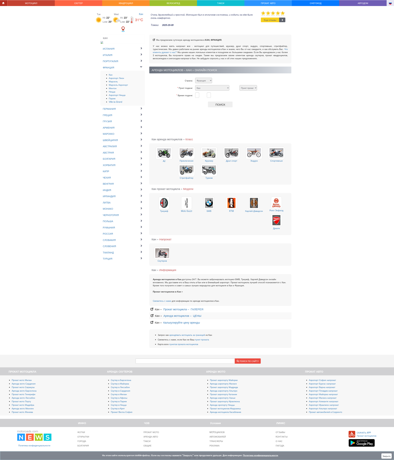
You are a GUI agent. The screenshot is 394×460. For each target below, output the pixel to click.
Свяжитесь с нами (162, 300)
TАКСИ (147, 441)
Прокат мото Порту (21, 401)
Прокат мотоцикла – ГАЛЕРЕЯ (184, 309)
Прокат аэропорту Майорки (224, 380)
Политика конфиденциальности (34, 445)
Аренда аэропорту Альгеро (223, 390)
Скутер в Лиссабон (120, 387)
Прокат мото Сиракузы (23, 387)
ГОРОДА (81, 441)
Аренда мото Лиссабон (23, 397)
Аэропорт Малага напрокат (322, 397)
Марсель (113, 81)
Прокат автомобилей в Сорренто (325, 411)
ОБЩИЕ (147, 445)
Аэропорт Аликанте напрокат (323, 401)
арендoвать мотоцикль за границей (187, 334)
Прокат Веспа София (121, 411)
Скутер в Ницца (119, 404)
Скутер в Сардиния (120, 390)
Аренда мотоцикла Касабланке (225, 411)
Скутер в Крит (118, 408)
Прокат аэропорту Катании (223, 394)
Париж (112, 98)
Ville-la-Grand (115, 101)
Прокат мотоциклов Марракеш (225, 408)
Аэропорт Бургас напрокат (322, 383)
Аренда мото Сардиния (24, 383)
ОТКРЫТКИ (83, 436)
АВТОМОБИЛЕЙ (217, 436)
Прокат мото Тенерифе (23, 394)
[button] (31, 3)
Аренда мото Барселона (24, 390)
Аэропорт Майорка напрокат (323, 394)
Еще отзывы (270, 19)
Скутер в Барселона (121, 380)
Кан (141, 14)
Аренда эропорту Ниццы (222, 404)
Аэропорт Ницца (117, 95)
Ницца (112, 91)
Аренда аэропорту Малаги (223, 383)
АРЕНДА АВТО (150, 436)
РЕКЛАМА (214, 445)
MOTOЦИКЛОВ (217, 432)
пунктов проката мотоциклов (183, 344)
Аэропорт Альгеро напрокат (323, 408)
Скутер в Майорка (120, 383)
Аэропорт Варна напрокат (322, 387)
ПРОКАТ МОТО (151, 432)
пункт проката (202, 339)
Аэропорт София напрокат (322, 380)
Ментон (113, 88)
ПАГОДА (280, 445)
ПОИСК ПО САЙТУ (249, 361)
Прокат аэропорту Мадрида (224, 387)
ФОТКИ (81, 432)
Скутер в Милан (119, 394)
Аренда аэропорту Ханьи (222, 397)
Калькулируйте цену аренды (181, 322)
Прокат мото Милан (22, 380)
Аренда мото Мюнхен (23, 408)
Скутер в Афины (119, 397)
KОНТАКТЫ (281, 436)
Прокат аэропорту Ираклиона (225, 401)
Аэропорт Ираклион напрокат (324, 404)
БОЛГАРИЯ (83, 445)
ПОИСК (220, 104)
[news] (34, 434)
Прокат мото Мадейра (23, 404)
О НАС (279, 441)
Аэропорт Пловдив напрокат (323, 390)
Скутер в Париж (119, 401)
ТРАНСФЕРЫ (216, 441)
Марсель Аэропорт (118, 84)
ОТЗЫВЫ (280, 432)
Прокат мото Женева (22, 411)
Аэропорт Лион (116, 78)
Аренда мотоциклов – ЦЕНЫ (183, 316)
